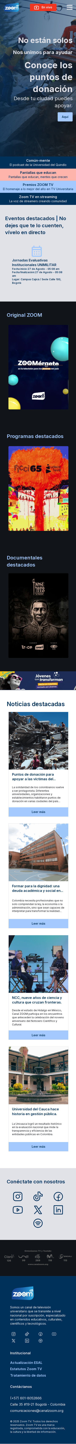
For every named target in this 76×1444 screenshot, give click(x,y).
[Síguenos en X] (38, 1210)
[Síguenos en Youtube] (17, 1210)
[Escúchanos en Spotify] (38, 1223)
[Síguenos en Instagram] (17, 1196)
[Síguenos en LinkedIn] (58, 1210)
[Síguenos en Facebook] (58, 1196)
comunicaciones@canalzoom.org (36, 1411)
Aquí (65, 117)
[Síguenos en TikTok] (38, 1196)
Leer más (38, 812)
